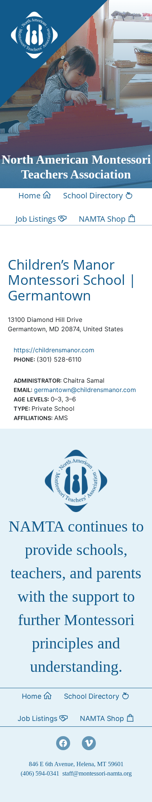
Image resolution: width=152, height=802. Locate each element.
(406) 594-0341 (40, 773)
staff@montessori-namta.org (97, 773)
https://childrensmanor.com (54, 350)
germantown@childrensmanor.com (85, 390)
